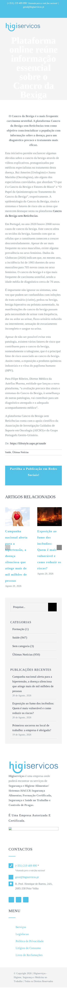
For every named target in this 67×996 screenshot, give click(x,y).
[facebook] (18, 899)
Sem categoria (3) (23, 646)
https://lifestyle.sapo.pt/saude (28, 443)
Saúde (8, 452)
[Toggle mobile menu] (60, 25)
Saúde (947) (19, 637)
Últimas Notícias (20, 452)
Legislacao (22, 934)
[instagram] (26, 899)
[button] (7, 547)
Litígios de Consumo (28, 948)
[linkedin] (11, 899)
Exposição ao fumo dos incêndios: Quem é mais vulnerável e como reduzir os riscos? (49, 549)
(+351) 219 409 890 (17, 3)
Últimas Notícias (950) (26, 654)
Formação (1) (20, 629)
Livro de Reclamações (29, 955)
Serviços (21, 927)
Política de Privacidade (30, 941)
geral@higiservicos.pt (33, 7)
